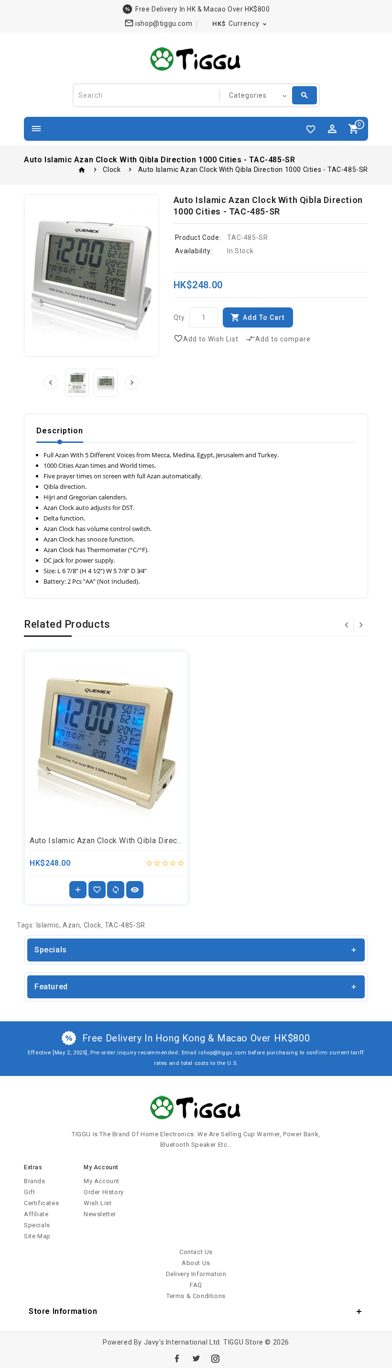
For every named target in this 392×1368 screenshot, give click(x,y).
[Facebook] (177, 1358)
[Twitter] (196, 1358)
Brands (34, 1181)
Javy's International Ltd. (183, 1342)
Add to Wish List (206, 338)
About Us (196, 1262)
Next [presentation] (132, 382)
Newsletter (100, 1214)
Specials (37, 1225)
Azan (71, 925)
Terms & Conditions (196, 1296)
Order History (104, 1192)
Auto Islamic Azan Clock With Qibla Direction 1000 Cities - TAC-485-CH (158, 840)
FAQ (196, 1285)
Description (59, 430)
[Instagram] (215, 1358)
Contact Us (196, 1251)
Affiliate (36, 1214)
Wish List (97, 1203)
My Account (102, 1181)
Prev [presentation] (51, 382)
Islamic (47, 925)
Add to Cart (263, 317)
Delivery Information (196, 1274)
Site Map (37, 1236)
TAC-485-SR (125, 925)
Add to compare (278, 338)
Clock (111, 169)
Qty (179, 317)
